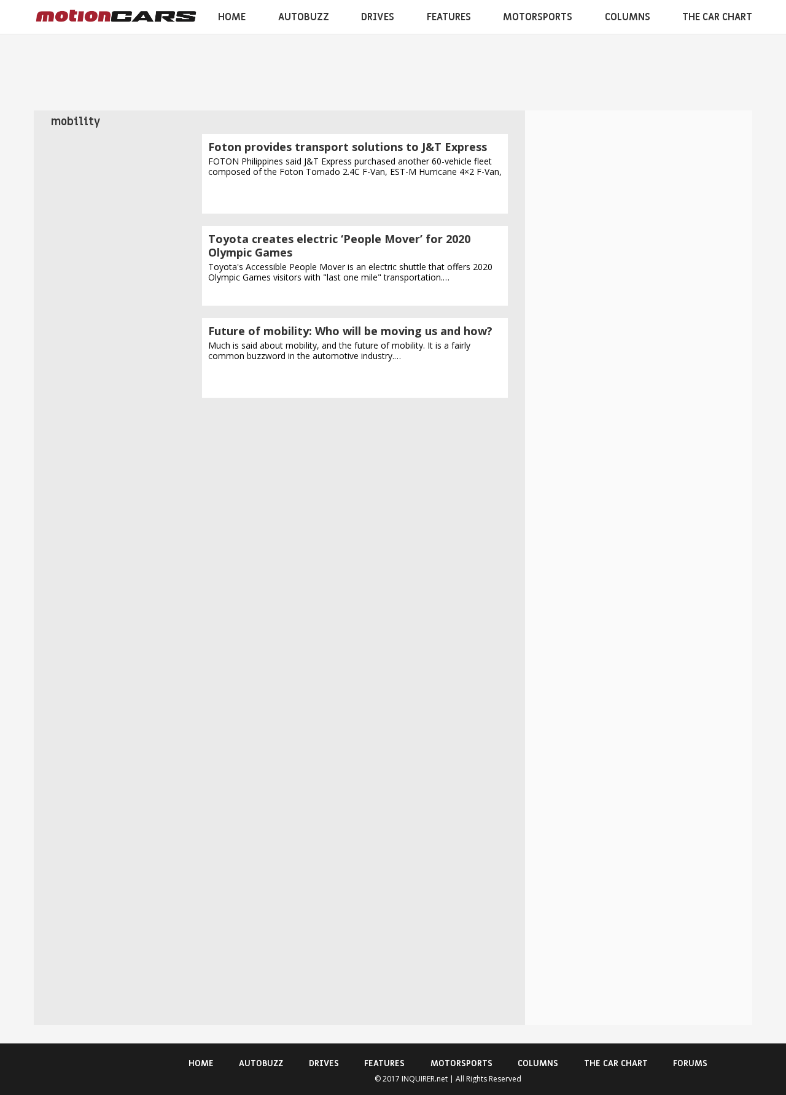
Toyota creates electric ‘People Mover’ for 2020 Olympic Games (339, 245)
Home (232, 17)
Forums (690, 1063)
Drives (377, 17)
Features (449, 17)
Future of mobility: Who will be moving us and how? (350, 330)
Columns (627, 17)
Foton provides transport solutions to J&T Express (347, 146)
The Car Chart (717, 17)
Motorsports (537, 17)
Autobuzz (303, 17)
